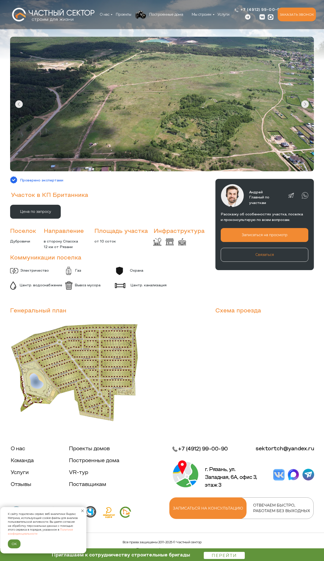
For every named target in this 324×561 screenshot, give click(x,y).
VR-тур (78, 472)
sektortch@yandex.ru (285, 448)
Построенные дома (166, 14)
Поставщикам (87, 484)
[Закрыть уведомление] (82, 510)
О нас (18, 448)
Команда (22, 460)
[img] (140, 14)
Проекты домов (89, 448)
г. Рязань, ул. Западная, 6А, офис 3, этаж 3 (231, 478)
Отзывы (21, 484)
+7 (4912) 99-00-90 (261, 10)
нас (104, 14)
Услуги (223, 14)
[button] (297, 14)
